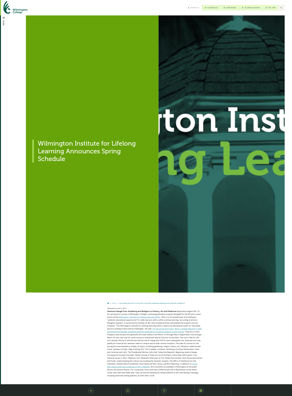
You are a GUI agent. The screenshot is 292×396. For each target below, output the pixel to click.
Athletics (194, 8)
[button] (281, 7)
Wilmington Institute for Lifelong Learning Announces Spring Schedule (152, 303)
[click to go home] (13, 7)
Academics (212, 8)
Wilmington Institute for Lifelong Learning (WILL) (139, 317)
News (114, 303)
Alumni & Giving (252, 8)
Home (108, 303)
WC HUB (271, 8)
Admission (231, 8)
